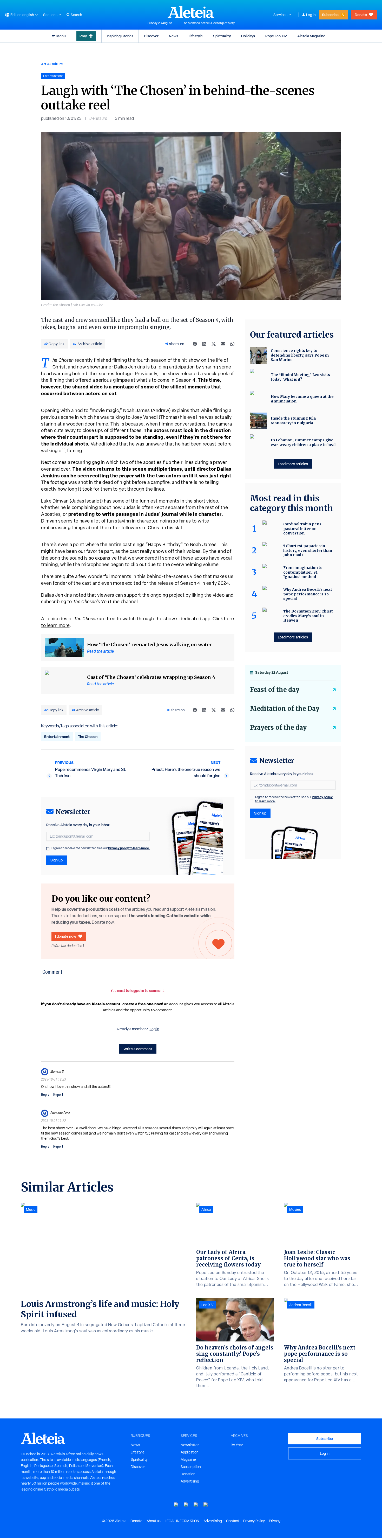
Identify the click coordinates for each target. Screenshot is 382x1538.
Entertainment (57, 736)
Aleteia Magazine (311, 35)
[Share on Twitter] (214, 344)
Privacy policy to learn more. (129, 848)
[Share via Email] (223, 344)
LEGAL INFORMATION (182, 1521)
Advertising (190, 1481)
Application (190, 1452)
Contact (232, 1521)
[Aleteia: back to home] (191, 12)
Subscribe (330, 14)
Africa (206, 1209)
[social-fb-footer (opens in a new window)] (186, 1504)
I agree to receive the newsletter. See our (100, 848)
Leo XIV (207, 1305)
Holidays (248, 35)
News (173, 35)
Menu (61, 35)
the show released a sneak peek (193, 374)
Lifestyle (196, 35)
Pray (83, 35)
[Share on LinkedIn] (204, 344)
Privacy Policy (254, 1521)
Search (76, 14)
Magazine (188, 1459)
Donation (188, 1474)
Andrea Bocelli (300, 1305)
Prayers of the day (278, 727)
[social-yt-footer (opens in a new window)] (176, 1504)
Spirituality (222, 35)
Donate (361, 14)
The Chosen (87, 736)
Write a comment (137, 1048)
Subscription (191, 1466)
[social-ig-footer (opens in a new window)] (205, 1504)
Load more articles (293, 463)
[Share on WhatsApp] (232, 344)
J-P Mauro (98, 118)
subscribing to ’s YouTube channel (89, 601)
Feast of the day (274, 690)
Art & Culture (52, 63)
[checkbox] (47, 848)
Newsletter (190, 1445)
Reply (45, 1094)
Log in (311, 14)
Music (30, 1209)
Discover (151, 35)
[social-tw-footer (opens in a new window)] (196, 1504)
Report (58, 1094)
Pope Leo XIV (276, 35)
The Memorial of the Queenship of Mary (208, 23)
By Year (237, 1445)
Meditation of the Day (284, 709)
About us (154, 1521)
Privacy (274, 1521)
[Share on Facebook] (195, 344)
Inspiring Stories (120, 35)
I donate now (65, 936)
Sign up (56, 860)
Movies (295, 1209)
